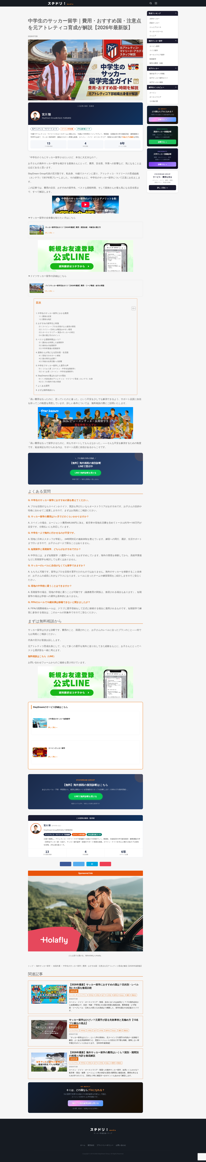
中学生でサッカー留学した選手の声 (53, 365)
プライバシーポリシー (105, 1145)
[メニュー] (156, 3)
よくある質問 (43, 385)
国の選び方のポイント (51, 335)
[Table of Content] (133, 308)
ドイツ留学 (153, 50)
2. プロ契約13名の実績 (51, 381)
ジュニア (152, 35)
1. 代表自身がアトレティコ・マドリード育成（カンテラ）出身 (67, 378)
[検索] (150, 3)
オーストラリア (155, 97)
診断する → (162, 119)
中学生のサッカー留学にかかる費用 (53, 313)
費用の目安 (46, 316)
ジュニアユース (155, 27)
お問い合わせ (121, 1145)
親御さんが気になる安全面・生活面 (53, 352)
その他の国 (153, 101)
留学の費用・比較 (156, 63)
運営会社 (91, 1145)
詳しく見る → (162, 187)
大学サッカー (154, 18)
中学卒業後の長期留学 (51, 348)
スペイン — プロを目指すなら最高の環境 (58, 326)
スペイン (152, 92)
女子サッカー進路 (156, 82)
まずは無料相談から (46, 389)
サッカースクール (156, 31)
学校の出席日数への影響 (52, 361)
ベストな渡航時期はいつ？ (49, 339)
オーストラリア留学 (157, 54)
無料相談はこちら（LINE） (42, 656)
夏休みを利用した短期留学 (53, 342)
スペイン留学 (154, 46)
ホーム (82, 1145)
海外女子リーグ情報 (157, 73)
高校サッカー (154, 22)
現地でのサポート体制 (51, 355)
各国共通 (56, 965)
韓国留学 (152, 59)
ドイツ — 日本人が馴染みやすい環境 (57, 329)
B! (92, 863)
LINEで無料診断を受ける (85, 472)
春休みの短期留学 (49, 345)
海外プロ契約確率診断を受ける (85, 1103)
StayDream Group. (104, 1154)
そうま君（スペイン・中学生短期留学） (58, 371)
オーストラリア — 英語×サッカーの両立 (58, 332)
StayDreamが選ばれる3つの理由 (52, 375)
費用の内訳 (46, 319)
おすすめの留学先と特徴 (48, 323)
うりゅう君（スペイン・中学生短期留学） (59, 368)
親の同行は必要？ (49, 358)
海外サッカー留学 (43, 965)
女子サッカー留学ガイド (158, 78)
